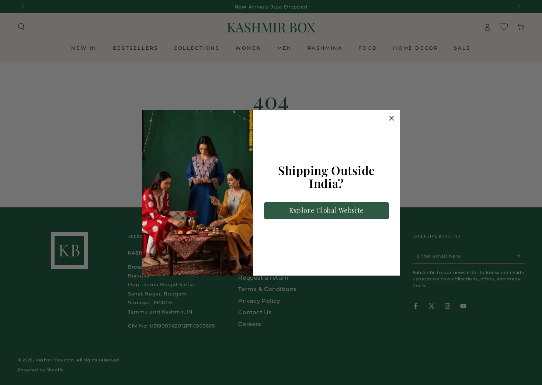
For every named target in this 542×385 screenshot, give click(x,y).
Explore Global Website (326, 210)
